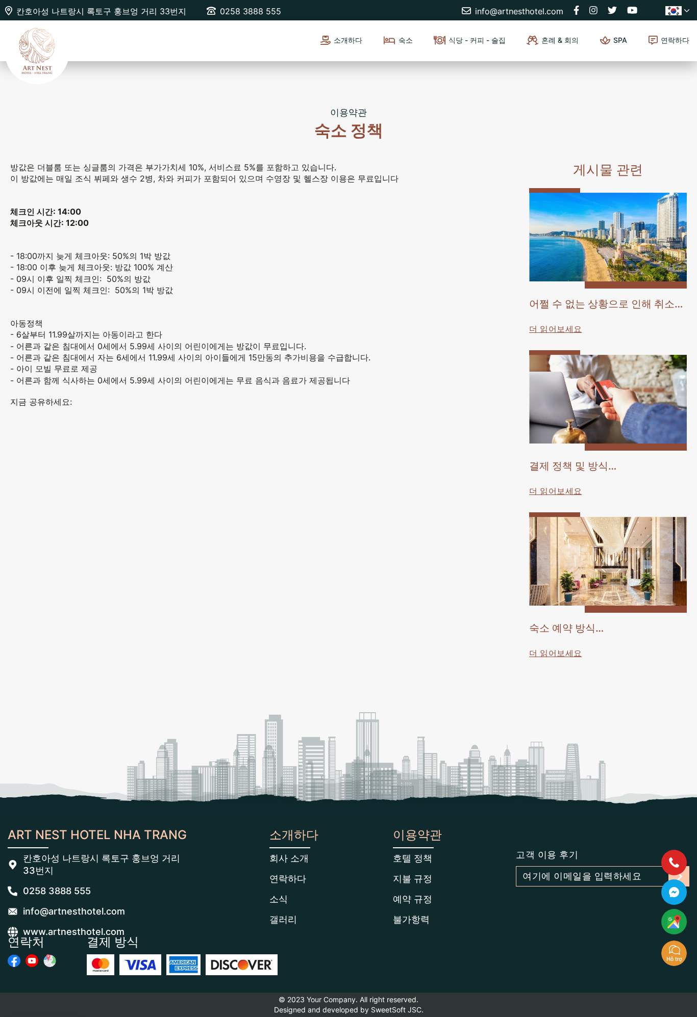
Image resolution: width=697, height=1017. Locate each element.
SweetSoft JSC (396, 1009)
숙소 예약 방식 (562, 628)
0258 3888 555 (57, 890)
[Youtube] (632, 10)
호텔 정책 (412, 858)
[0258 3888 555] (13, 891)
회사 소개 (289, 858)
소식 (278, 899)
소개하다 (348, 40)
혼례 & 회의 (560, 40)
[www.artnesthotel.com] (13, 932)
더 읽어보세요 (555, 329)
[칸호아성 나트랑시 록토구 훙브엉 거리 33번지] (13, 864)
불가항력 (411, 919)
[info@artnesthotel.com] (13, 911)
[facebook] (14, 960)
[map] (49, 960)
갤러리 (283, 919)
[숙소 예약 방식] (608, 562)
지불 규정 (412, 878)
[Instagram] (593, 10)
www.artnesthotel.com (74, 931)
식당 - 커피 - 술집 (477, 40)
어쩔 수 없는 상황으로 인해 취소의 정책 (607, 304)
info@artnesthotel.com (74, 911)
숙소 (406, 40)
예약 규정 (412, 899)
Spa (620, 40)
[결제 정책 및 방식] (608, 400)
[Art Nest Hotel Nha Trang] (37, 53)
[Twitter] (612, 10)
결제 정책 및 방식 (568, 466)
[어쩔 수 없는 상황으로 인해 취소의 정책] (608, 238)
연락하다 (675, 40)
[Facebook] (576, 10)
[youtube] (32, 960)
